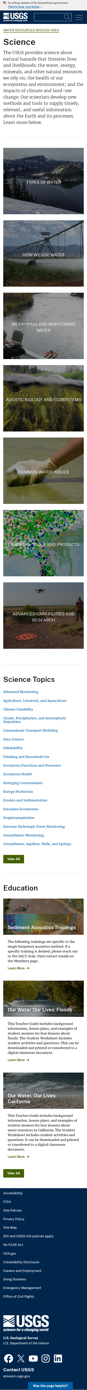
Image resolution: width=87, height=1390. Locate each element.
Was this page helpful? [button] (50, 1386)
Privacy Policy (13, 1219)
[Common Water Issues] (43, 471)
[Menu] (79, 17)
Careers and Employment (22, 1271)
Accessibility (13, 1193)
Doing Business (14, 1279)
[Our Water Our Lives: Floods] (43, 999)
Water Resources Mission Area (31, 30)
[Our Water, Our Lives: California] (43, 1091)
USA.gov (9, 1253)
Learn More (16, 968)
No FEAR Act (13, 1245)
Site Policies (12, 1210)
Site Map (10, 1227)
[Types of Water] (43, 181)
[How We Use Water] (43, 253)
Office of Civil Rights (18, 1296)
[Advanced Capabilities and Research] (43, 615)
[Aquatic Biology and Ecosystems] (43, 398)
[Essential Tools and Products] (43, 543)
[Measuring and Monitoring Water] (43, 326)
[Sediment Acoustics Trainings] (43, 917)
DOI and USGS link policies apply (28, 1236)
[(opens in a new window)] (8, 1358)
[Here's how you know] (43, 5)
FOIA (7, 1202)
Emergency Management (22, 1288)
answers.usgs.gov (16, 1376)
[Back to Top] (72, 1375)
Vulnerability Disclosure (21, 1262)
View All (13, 859)
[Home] (15, 21)
